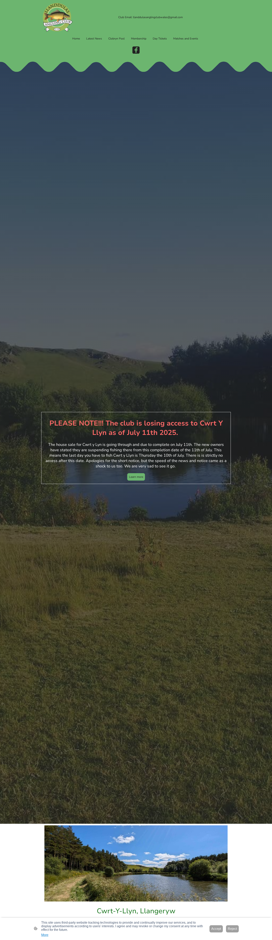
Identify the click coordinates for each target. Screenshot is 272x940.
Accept (216, 928)
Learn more (136, 477)
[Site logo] (57, 17)
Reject (232, 928)
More (44, 935)
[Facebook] (136, 50)
